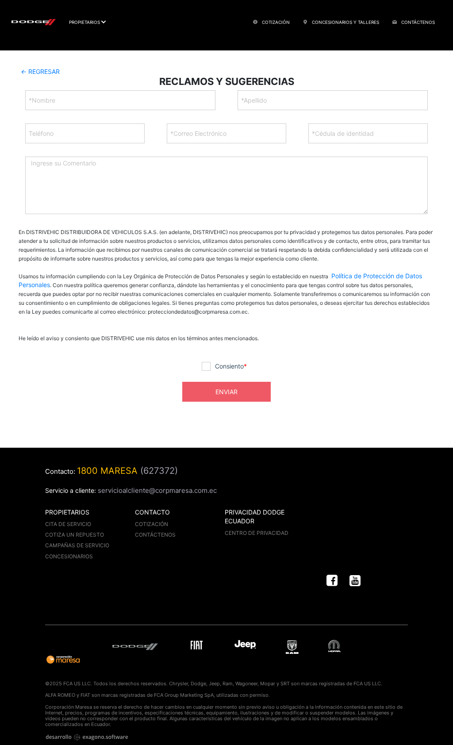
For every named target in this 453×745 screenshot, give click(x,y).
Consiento (231, 366)
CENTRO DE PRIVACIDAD (256, 533)
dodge (137, 646)
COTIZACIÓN (268, 12)
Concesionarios (69, 556)
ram (292, 647)
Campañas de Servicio (77, 545)
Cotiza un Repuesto (74, 534)
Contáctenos (155, 534)
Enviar (226, 392)
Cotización (151, 524)
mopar (334, 646)
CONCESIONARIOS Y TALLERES (337, 12)
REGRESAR (40, 71)
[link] (332, 581)
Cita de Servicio (68, 524)
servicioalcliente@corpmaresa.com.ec (157, 490)
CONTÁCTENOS (410, 12)
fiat (198, 646)
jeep (245, 646)
